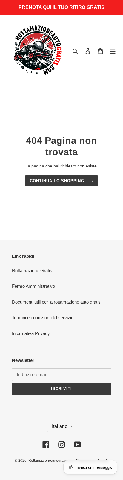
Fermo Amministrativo (33, 286)
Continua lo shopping (57, 181)
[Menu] (113, 51)
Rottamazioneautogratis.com (51, 460)
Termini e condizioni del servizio (42, 317)
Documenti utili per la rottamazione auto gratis (56, 301)
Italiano (59, 426)
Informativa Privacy (31, 333)
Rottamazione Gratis (32, 270)
